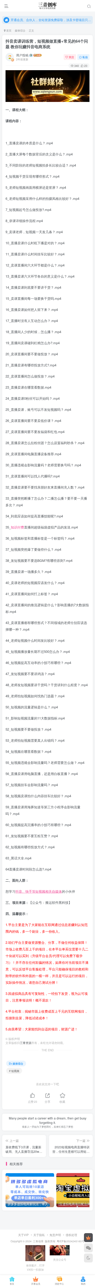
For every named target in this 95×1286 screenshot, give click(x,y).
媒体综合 (20, 30)
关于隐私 (39, 1235)
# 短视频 (14, 1071)
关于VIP (23, 1235)
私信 (85, 57)
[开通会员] (88, 1237)
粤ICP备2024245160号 (70, 1241)
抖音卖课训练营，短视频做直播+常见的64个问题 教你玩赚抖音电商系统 (47, 44)
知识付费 (17, 527)
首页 (8, 30)
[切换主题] (88, 1258)
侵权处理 (71, 1235)
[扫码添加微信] (88, 1247)
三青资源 (25, 1043)
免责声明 (55, 1235)
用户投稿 (22, 55)
